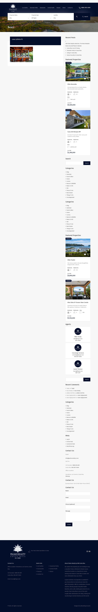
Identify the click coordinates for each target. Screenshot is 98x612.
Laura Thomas (77, 369)
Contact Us (70, 7)
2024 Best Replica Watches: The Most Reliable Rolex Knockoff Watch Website (78, 45)
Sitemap (68, 476)
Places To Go (70, 190)
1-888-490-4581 (85, 7)
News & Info (70, 186)
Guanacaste (42, 7)
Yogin (73, 388)
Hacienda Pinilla (34, 7)
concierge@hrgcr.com (78, 355)
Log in (68, 439)
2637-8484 (78, 340)
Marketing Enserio (85, 606)
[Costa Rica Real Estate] (13, 11)
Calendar (69, 174)
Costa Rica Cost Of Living (73, 48)
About (64, 7)
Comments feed (71, 444)
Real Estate (70, 192)
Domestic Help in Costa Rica (74, 50)
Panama (58, 7)
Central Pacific (51, 7)
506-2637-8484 (78, 356)
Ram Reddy (77, 390)
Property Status (13, 15)
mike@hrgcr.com (78, 338)
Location (56, 15)
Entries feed (70, 441)
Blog (68, 172)
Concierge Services (78, 353)
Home (68, 179)
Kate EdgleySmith (82, 395)
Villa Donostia (72, 84)
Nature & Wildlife (71, 183)
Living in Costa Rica (72, 52)
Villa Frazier (71, 260)
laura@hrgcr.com (78, 371)
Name (67, 490)
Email (67, 497)
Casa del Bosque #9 (74, 132)
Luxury (68, 181)
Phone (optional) (70, 504)
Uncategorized (70, 197)
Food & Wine (70, 176)
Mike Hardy (77, 337)
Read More (78, 77)
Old (67, 188)
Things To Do (70, 195)
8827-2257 (77, 372)
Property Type (35, 15)
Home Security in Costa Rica (74, 55)
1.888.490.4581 (76, 465)
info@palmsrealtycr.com (72, 458)
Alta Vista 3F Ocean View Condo (77, 302)
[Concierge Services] (77, 350)
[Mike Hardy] (77, 334)
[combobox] (19, 18)
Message (68, 511)
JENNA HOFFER (80, 393)
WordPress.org (70, 446)
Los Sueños (25, 7)
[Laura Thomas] (77, 366)
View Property (77, 253)
